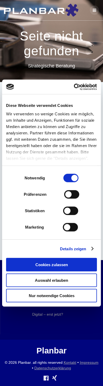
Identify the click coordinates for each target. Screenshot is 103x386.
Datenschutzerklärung (52, 368)
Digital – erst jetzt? (47, 314)
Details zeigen (73, 248)
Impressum (89, 362)
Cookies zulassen (51, 264)
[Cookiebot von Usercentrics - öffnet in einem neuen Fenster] (74, 86)
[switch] (71, 194)
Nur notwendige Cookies (51, 295)
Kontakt (70, 362)
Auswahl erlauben (51, 280)
